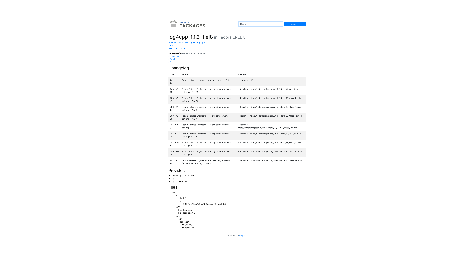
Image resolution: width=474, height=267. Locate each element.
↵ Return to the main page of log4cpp (186, 42)
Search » (295, 24)
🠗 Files (171, 62)
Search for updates (177, 48)
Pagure (242, 235)
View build (173, 45)
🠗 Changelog (174, 56)
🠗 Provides (173, 59)
